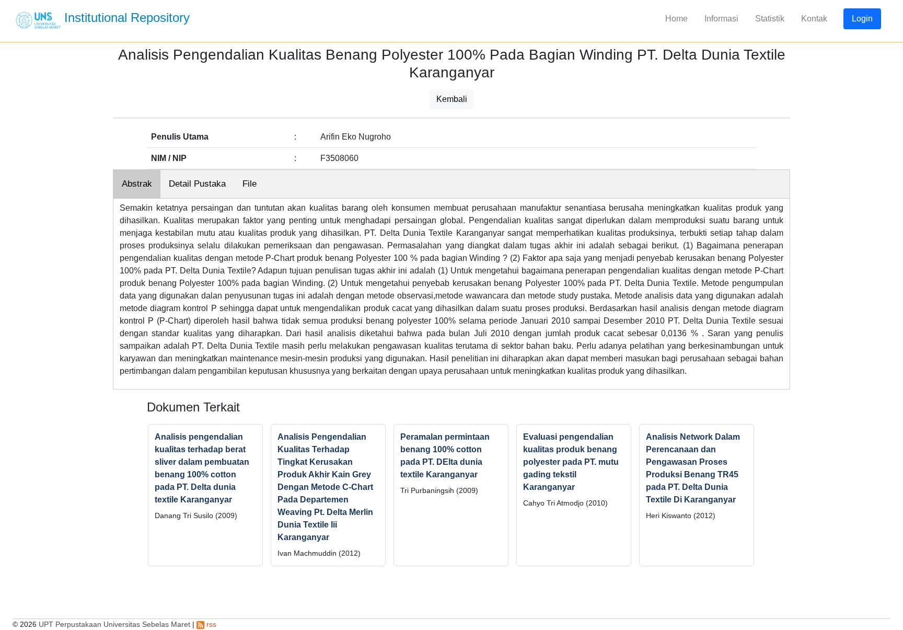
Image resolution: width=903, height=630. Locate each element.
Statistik (769, 18)
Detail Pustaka (197, 184)
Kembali (451, 99)
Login (862, 18)
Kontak (814, 18)
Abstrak (137, 184)
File (249, 184)
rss (210, 624)
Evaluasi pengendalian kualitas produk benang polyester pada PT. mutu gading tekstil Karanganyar (571, 461)
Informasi (721, 18)
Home (676, 18)
